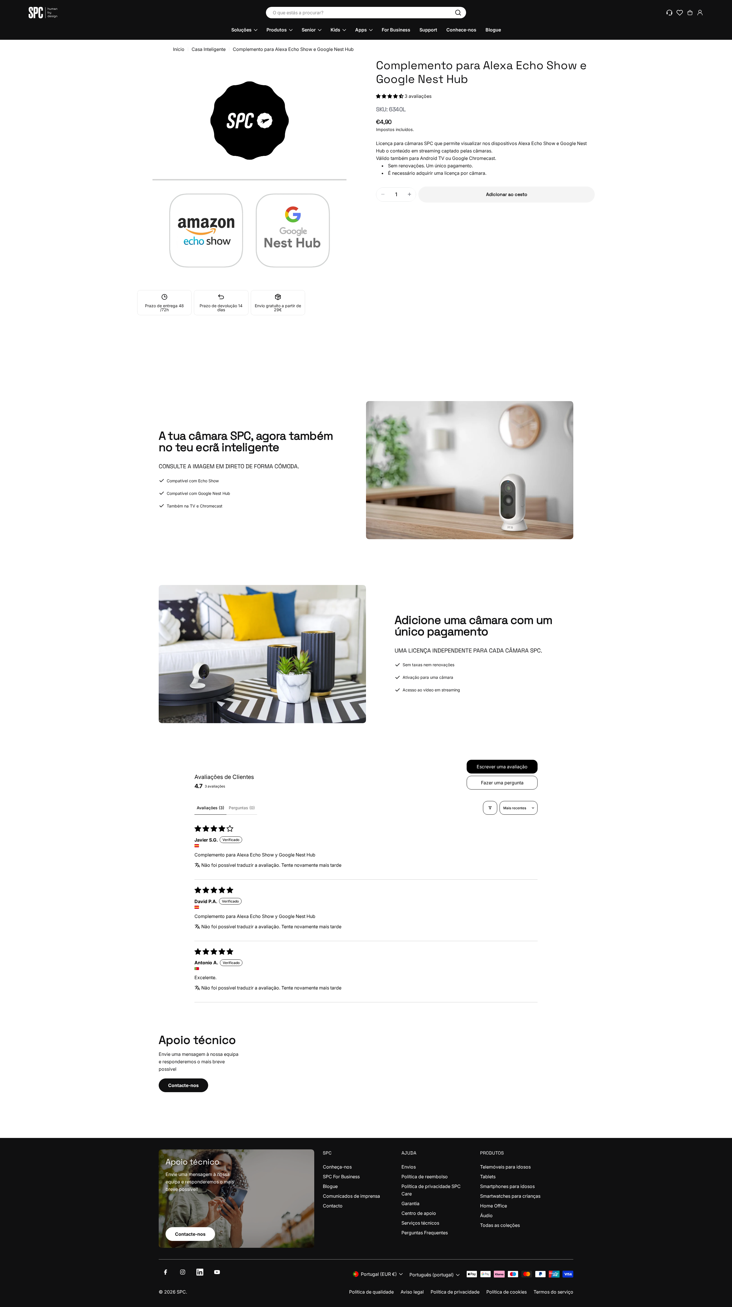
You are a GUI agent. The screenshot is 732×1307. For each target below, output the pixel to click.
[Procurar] (458, 12)
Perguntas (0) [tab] (242, 807)
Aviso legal (412, 1292)
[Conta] (700, 12)
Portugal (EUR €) (379, 1274)
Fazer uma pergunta (502, 783)
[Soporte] (669, 12)
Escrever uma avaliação (502, 766)
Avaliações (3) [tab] (210, 807)
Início (178, 49)
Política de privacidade (455, 1292)
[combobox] (366, 12)
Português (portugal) (431, 1275)
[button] (390, 96)
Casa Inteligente (209, 49)
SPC (181, 1292)
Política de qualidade (371, 1292)
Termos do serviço (553, 1292)
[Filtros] (490, 808)
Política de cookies (506, 1292)
